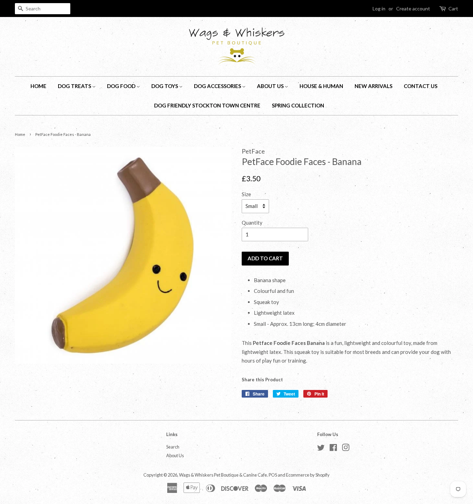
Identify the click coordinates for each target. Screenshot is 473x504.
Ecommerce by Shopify (308, 475)
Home (38, 86)
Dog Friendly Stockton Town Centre (207, 105)
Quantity (252, 222)
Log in (379, 8)
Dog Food (121, 86)
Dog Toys (165, 86)
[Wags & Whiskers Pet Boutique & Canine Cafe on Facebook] (333, 449)
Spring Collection (298, 105)
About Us (271, 86)
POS (273, 475)
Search (172, 447)
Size (246, 194)
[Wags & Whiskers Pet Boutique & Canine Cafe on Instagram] (345, 449)
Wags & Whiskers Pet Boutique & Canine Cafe (223, 475)
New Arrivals (373, 86)
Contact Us (420, 86)
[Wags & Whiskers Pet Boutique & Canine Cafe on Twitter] (321, 449)
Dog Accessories (218, 86)
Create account (413, 8)
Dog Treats (75, 86)
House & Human (321, 86)
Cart (453, 8)
